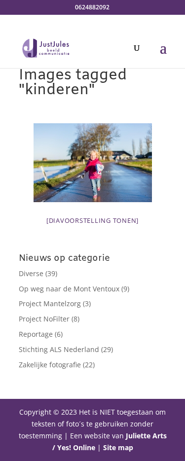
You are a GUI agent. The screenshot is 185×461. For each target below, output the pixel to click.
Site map (118, 447)
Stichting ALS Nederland (59, 349)
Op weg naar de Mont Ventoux (69, 288)
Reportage (36, 334)
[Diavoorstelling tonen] (92, 220)
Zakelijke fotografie (50, 364)
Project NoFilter (44, 318)
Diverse (31, 273)
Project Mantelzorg (50, 303)
